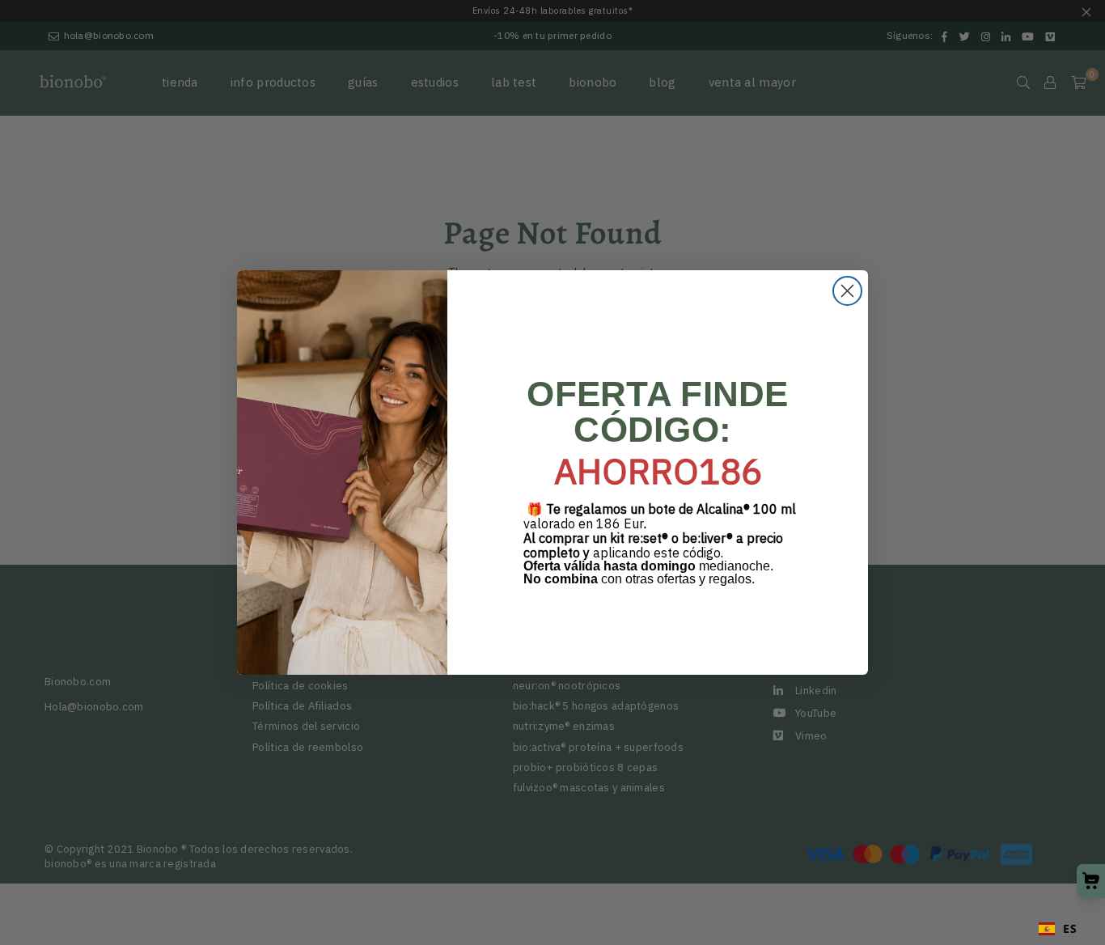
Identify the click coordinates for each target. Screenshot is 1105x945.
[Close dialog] (847, 291)
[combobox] (1058, 929)
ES (1070, 928)
